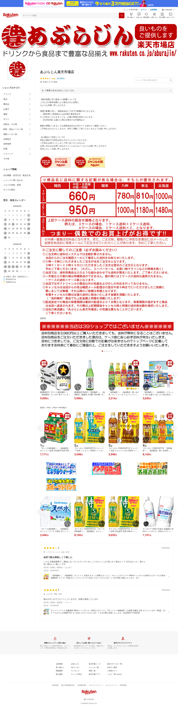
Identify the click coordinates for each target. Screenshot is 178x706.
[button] (168, 9)
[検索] (121, 15)
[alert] (107, 90)
